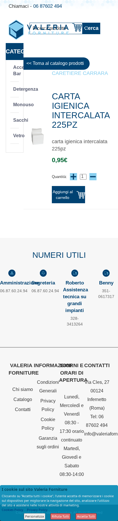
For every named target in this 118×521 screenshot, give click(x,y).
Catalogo (22, 399)
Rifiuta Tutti (60, 516)
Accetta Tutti (86, 516)
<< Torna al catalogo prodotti (55, 63)
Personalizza (34, 516)
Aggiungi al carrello (63, 194)
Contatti (23, 409)
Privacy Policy (37, 510)
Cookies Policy (12, 510)
